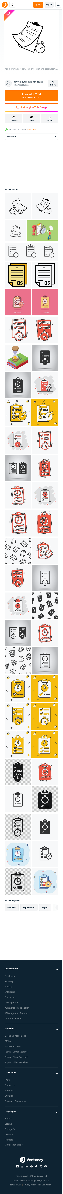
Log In (49, 4)
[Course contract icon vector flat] (18, 302)
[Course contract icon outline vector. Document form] (18, 330)
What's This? (32, 129)
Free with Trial (31, 96)
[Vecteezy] (5, 5)
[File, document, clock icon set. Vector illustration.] (31, 279)
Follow (53, 85)
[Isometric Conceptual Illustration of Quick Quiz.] (20, 258)
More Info (11, 136)
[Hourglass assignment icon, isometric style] (18, 440)
